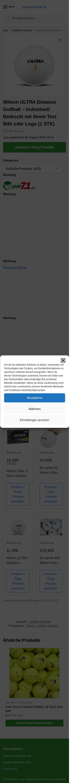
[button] (63, 360)
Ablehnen (34, 409)
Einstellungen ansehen (34, 420)
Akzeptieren (34, 397)
